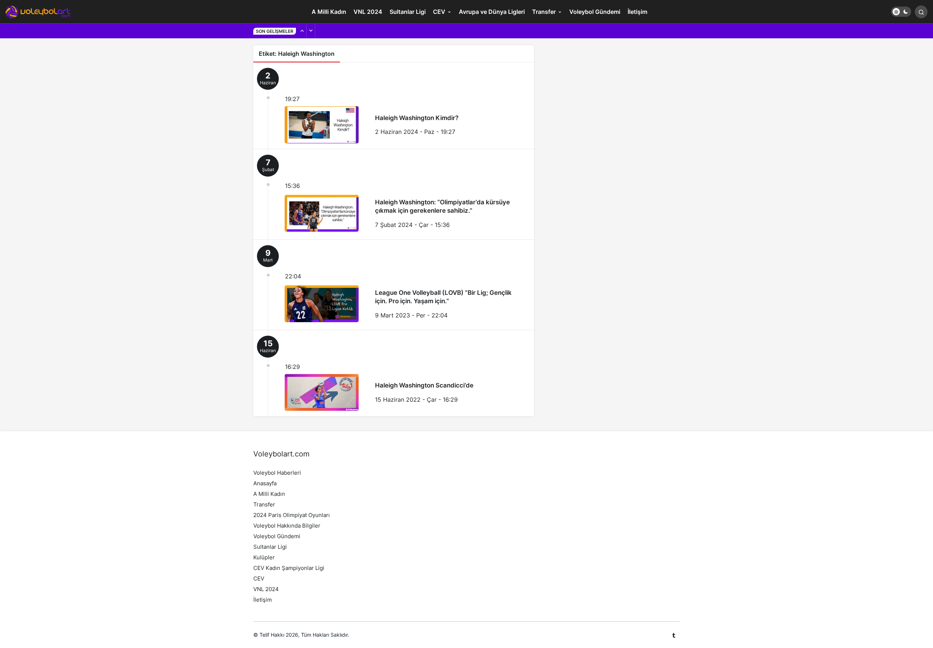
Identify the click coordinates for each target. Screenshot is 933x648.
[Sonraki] (311, 31)
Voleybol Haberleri (277, 472)
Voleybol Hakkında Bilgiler (286, 525)
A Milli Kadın (329, 11)
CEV (439, 11)
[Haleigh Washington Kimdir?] (393, 105)
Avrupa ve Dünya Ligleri (492, 11)
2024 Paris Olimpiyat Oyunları (291, 515)
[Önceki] (302, 31)
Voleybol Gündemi (594, 11)
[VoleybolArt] (38, 11)
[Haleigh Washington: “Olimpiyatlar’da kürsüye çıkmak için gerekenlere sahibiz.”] (393, 194)
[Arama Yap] (921, 11)
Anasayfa (265, 483)
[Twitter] (674, 635)
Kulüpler (264, 557)
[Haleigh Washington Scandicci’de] (393, 373)
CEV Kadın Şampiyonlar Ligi (288, 567)
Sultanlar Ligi (408, 11)
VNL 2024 (368, 11)
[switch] (901, 12)
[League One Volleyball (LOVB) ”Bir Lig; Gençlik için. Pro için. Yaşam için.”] (393, 285)
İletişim (637, 11)
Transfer (544, 11)
